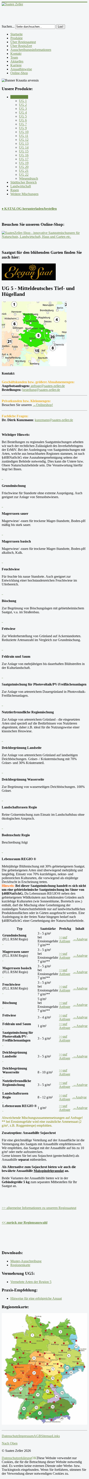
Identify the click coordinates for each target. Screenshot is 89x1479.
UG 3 (23, 108)
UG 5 (23, 116)
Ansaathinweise (21, 69)
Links (56, 1436)
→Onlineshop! (43, 405)
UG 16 (24, 155)
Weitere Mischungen (24, 194)
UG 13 (24, 143)
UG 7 (23, 124)
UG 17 (24, 159)
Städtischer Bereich (23, 182)
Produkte (16, 38)
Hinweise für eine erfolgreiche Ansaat (36, 1298)
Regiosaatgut (19, 97)
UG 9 (23, 128)
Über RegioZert (21, 46)
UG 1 (23, 101)
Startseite (16, 34)
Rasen (14, 190)
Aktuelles (16, 61)
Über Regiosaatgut (23, 42)
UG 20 (24, 167)
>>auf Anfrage (64, 939)
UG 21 (24, 171)
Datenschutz (10, 1436)
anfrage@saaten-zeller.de (47, 386)
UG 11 (23, 136)
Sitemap (46, 1436)
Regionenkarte (20, 1265)
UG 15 (24, 151)
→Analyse (80, 939)
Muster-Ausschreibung (25, 1261)
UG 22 (24, 174)
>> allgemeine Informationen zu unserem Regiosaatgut (39, 1208)
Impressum (26, 1436)
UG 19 (24, 163)
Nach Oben (9, 1443)
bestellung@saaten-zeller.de (41, 390)
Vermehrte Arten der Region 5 (30, 1282)
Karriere (16, 65)
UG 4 (23, 112)
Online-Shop (19, 73)
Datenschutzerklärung (17, 1458)
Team (14, 57)
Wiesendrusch (28, 178)
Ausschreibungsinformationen (30, 50)
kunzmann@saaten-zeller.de (54, 420)
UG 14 (24, 147)
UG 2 (23, 105)
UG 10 (24, 132)
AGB (37, 1436)
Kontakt (15, 53)
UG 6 (23, 120)
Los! (60, 26)
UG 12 (24, 139)
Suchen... (8, 26)
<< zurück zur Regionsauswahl (24, 1222)
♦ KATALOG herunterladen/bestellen (29, 208)
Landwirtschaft (20, 186)
